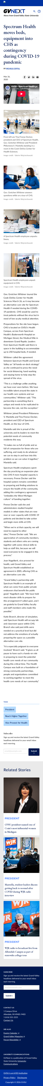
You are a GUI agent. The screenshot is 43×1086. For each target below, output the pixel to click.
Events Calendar (11, 1033)
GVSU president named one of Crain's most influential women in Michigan (20, 828)
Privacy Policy (9, 1078)
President (9, 709)
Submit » (34, 752)
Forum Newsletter (11, 1040)
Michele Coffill (13, 68)
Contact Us (8, 1020)
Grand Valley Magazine (13, 1036)
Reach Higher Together (16, 716)
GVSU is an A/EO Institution (15, 1073)
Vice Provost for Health (16, 723)
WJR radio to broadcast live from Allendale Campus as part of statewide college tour (21, 952)
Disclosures (22, 1078)
